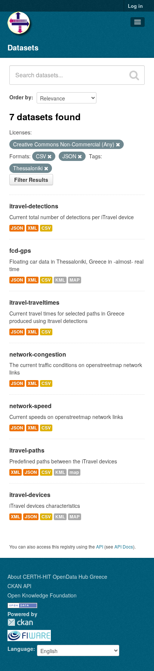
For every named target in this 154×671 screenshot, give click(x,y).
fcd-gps (20, 250)
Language (20, 648)
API (99, 546)
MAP (75, 280)
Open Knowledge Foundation (42, 595)
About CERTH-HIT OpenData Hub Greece (57, 576)
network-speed (30, 405)
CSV (46, 228)
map (74, 472)
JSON (17, 228)
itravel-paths (26, 450)
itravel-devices (29, 494)
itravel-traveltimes (34, 302)
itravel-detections (33, 206)
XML (32, 228)
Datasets (22, 47)
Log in (135, 5)
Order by (20, 97)
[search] (134, 75)
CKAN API (19, 586)
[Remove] (118, 144)
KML (60, 280)
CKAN (20, 622)
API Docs (123, 546)
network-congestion (37, 354)
